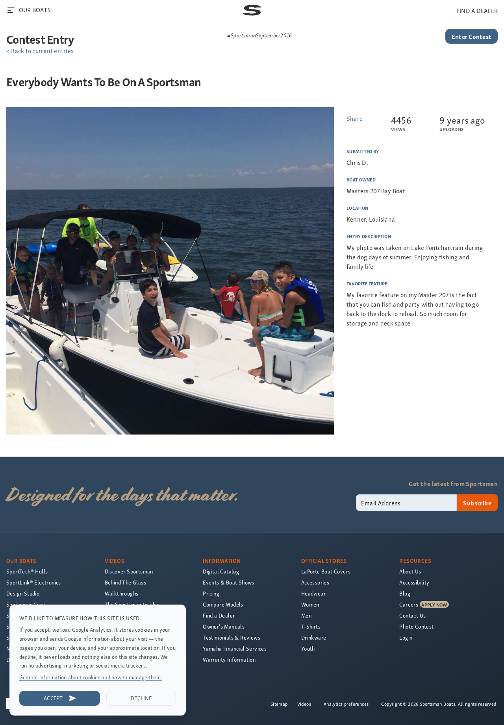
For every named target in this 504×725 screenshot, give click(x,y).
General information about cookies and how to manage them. (90, 677)
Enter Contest (471, 36)
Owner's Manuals (224, 626)
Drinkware (313, 637)
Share (354, 118)
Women (310, 604)
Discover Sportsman (129, 571)
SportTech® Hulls (27, 571)
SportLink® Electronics (33, 582)
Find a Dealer (219, 615)
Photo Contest (416, 626)
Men (306, 615)
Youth (308, 648)
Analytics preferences (346, 704)
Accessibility (414, 582)
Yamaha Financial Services (235, 648)
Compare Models (223, 604)
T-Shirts (311, 626)
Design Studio (22, 593)
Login (405, 637)
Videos (304, 704)
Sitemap (279, 704)
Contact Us (412, 615)
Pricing (211, 593)
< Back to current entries (40, 50)
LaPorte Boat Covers (326, 571)
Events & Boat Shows (228, 582)
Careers (408, 604)
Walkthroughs (122, 593)
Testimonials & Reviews (231, 637)
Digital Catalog (221, 571)
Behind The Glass (125, 582)
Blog (404, 593)
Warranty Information (229, 659)
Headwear (313, 593)
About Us (410, 571)
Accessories (315, 582)
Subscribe (477, 502)
